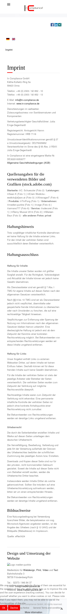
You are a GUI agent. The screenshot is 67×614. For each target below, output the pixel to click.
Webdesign (29, 570)
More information (33, 612)
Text (56, 570)
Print (38, 570)
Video (45, 570)
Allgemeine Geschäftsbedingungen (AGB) (28, 162)
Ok (3, 607)
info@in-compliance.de (27, 100)
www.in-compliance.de (27, 103)
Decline (14, 607)
